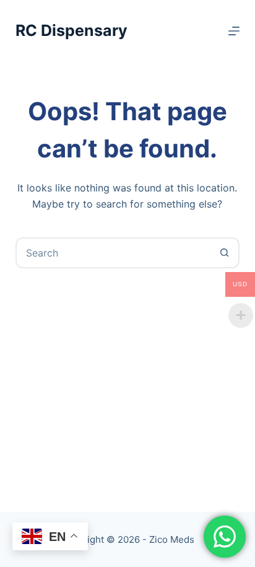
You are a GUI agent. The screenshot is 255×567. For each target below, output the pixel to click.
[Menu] (234, 31)
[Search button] (224, 253)
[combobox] (113, 252)
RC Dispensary (71, 30)
